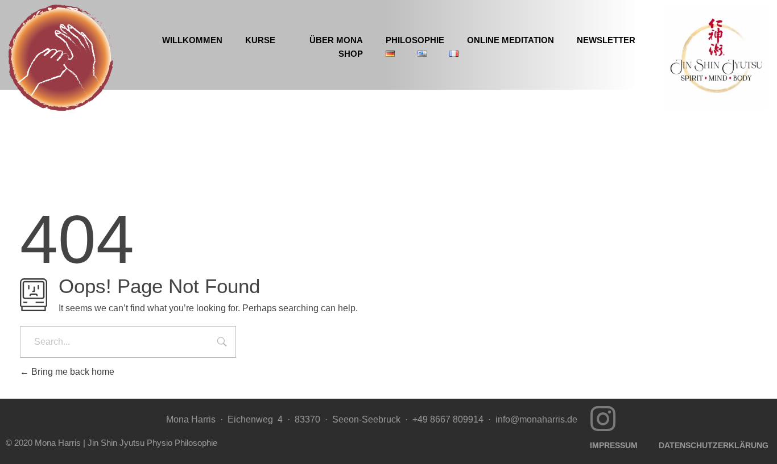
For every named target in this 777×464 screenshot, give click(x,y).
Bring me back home (71, 372)
